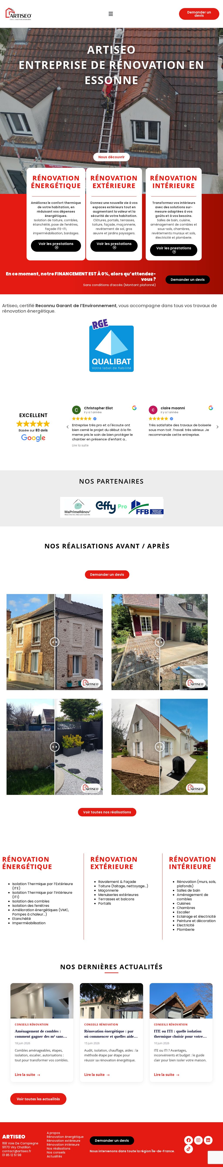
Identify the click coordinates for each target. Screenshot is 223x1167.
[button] (110, 14)
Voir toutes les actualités (38, 1099)
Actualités (54, 1156)
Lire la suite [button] (80, 446)
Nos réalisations (58, 1148)
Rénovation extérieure (63, 1141)
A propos (53, 1133)
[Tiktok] (188, 1149)
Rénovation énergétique (65, 1137)
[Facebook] (188, 1140)
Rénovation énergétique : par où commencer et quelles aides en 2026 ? (109, 1034)
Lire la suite (27, 1074)
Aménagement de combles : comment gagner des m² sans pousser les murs (39, 1034)
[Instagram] (198, 1140)
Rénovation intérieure (63, 1144)
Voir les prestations (56, 243)
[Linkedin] (208, 1140)
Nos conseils (56, 1152)
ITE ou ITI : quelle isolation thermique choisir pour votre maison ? (178, 1034)
